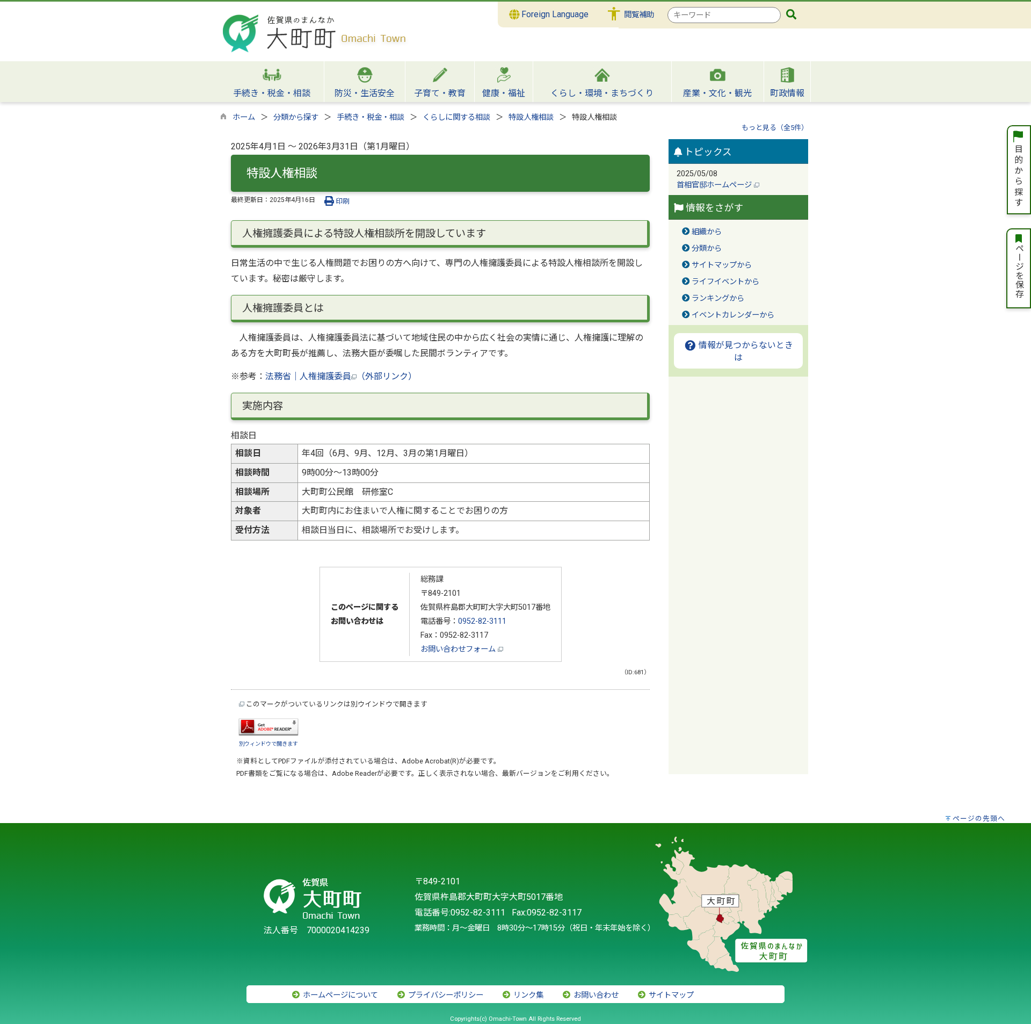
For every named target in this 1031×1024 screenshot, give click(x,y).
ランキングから (718, 298)
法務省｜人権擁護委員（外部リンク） (341, 376)
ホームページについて (339, 995)
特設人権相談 (531, 117)
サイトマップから (722, 265)
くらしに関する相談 (456, 117)
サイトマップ (670, 995)
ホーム (244, 117)
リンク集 (527, 995)
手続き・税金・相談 (370, 117)
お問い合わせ (595, 995)
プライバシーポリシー (444, 995)
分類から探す (295, 117)
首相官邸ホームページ (715, 185)
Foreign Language (554, 14)
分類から (707, 248)
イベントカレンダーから (733, 315)
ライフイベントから (725, 281)
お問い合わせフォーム (459, 649)
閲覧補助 (639, 14)
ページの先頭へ (979, 818)
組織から (707, 231)
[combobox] (724, 15)
